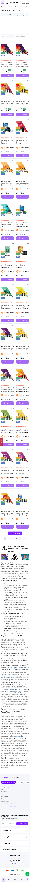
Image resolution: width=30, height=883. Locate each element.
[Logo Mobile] (15, 2)
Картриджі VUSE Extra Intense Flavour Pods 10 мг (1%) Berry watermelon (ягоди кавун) (22, 472)
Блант (2, 789)
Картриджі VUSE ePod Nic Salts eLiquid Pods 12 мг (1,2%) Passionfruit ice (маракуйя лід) (7, 348)
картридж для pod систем (9, 689)
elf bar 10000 (17, 693)
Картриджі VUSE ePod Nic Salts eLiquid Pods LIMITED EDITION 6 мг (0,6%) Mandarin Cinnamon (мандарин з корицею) (22, 389)
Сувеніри (20, 782)
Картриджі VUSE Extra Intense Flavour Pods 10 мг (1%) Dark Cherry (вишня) (7, 64)
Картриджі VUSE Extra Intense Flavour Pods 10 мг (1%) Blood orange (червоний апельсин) (7, 513)
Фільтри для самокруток (8, 803)
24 (3, 36)
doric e (11, 681)
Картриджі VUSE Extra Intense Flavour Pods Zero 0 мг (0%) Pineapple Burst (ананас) (22, 103)
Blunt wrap (4, 791)
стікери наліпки (18, 736)
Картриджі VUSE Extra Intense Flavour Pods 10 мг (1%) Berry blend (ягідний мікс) (7, 472)
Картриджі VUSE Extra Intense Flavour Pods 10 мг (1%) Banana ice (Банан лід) (22, 430)
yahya (4, 723)
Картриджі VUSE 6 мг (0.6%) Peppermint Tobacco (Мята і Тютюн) (7, 307)
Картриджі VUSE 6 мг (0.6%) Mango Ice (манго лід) (22, 265)
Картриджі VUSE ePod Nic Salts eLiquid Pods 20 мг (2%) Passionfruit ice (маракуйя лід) (7, 389)
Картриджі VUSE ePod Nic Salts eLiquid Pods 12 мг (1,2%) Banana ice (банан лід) (22, 307)
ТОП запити (15, 777)
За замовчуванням (21, 36)
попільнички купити (12, 674)
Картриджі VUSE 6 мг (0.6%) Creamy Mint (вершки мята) (7, 265)
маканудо (18, 730)
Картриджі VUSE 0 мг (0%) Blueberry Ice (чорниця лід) (7, 142)
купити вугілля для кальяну (14, 667)
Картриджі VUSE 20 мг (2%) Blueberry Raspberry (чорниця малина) (22, 224)
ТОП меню (4, 777)
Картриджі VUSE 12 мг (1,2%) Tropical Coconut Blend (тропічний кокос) (22, 183)
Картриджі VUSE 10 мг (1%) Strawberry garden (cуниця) (22, 142)
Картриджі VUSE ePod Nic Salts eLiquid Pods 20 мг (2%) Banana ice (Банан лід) (22, 348)
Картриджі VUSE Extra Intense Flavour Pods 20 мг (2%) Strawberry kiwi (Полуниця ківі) (7, 103)
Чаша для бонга (5, 801)
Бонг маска (4, 796)
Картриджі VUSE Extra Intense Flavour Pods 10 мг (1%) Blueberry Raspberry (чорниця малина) (22, 513)
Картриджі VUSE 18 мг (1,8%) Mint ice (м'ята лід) (7, 224)
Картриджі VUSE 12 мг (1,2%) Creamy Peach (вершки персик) (7, 183)
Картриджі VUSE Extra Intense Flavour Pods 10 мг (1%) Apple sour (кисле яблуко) (7, 430)
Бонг (2, 794)
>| (24, 538)
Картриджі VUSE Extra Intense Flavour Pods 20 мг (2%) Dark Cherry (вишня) (22, 64)
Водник (3, 799)
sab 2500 (9, 15)
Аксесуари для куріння (8, 782)
